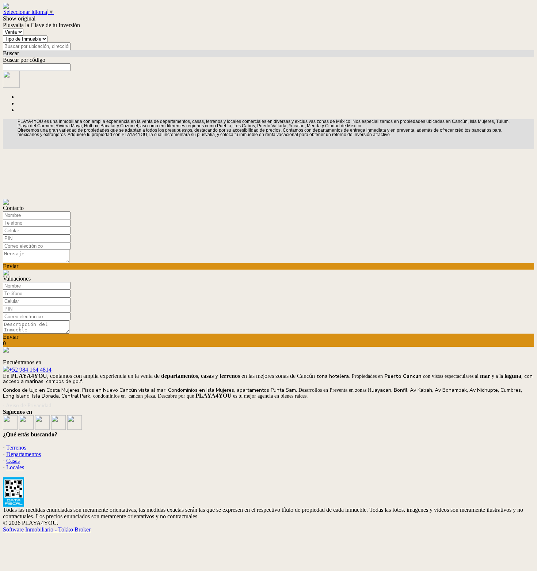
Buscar (11, 53)
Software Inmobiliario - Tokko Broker (47, 529)
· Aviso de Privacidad (27, 405)
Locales (15, 467)
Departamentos (23, 454)
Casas (13, 461)
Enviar (10, 266)
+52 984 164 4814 (30, 370)
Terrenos (16, 447)
